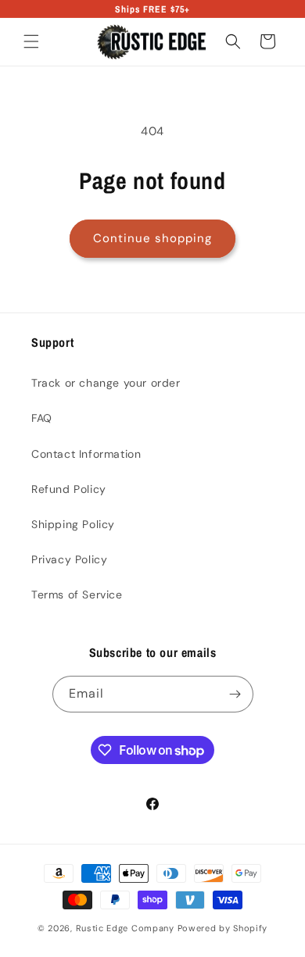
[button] (31, 41)
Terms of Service (77, 594)
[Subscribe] (235, 694)
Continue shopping (152, 238)
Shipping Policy (73, 524)
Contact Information (86, 454)
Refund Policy (68, 489)
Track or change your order (106, 383)
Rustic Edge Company (127, 928)
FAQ (41, 418)
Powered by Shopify (223, 928)
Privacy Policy (69, 559)
